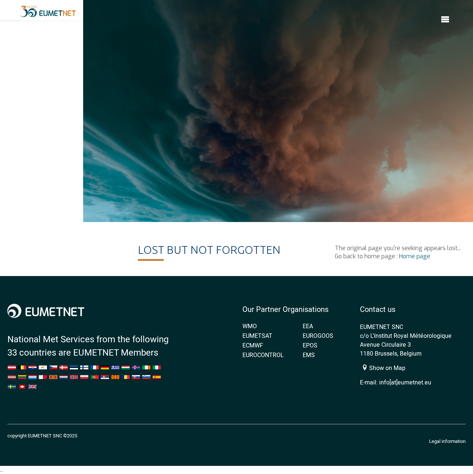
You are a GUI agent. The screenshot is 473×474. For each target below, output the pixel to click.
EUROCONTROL (263, 355)
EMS (309, 355)
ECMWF (252, 345)
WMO (249, 326)
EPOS (310, 345)
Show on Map (386, 368)
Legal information (447, 441)
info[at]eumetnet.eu (405, 382)
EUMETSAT (257, 335)
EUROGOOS (318, 335)
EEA (308, 326)
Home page (414, 256)
